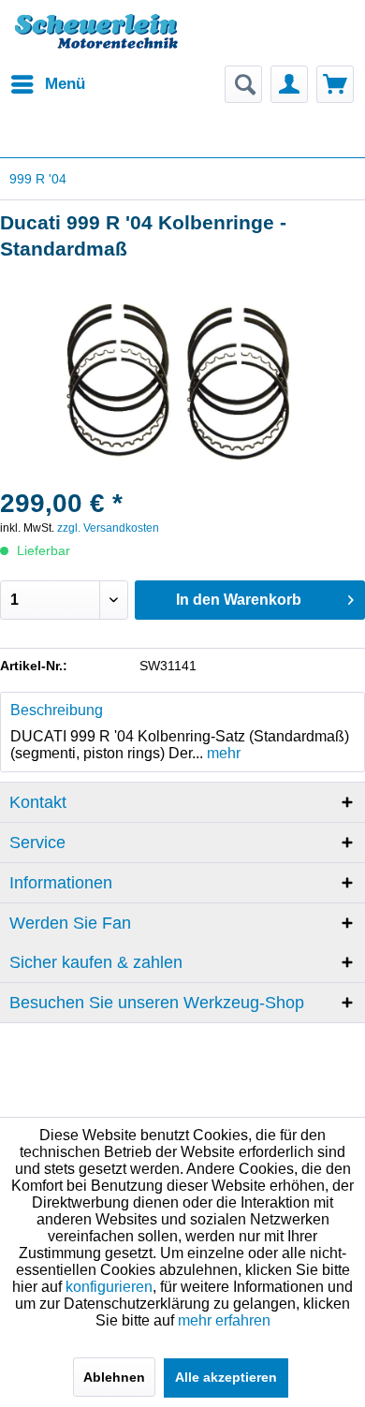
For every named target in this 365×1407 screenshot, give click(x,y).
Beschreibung (56, 710)
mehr (222, 753)
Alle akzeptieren (226, 1377)
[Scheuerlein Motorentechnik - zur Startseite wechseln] (95, 42)
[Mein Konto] (289, 84)
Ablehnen (114, 1377)
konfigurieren (109, 1287)
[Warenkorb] (335, 84)
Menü (65, 84)
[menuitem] (47, 84)
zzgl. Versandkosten (108, 528)
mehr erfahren (224, 1320)
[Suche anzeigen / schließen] (243, 84)
